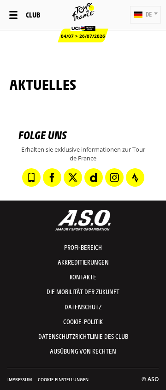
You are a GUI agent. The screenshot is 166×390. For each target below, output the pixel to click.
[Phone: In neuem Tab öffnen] (31, 177)
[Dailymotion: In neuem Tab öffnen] (93, 177)
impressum (19, 380)
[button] (145, 15)
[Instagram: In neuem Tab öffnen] (114, 177)
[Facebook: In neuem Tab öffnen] (52, 177)
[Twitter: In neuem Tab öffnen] (73, 177)
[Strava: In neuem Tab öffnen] (135, 177)
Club (33, 14)
